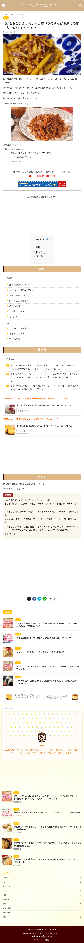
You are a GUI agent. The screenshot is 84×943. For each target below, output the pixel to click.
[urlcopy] (55, 599)
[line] (45, 599)
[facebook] (34, 599)
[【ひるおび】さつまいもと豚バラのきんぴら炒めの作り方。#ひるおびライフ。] (39, 599)
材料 (37, 247)
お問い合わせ (37, 929)
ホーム (29, 929)
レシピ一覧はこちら (14, 161)
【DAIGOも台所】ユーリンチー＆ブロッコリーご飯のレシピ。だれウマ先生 (46, 812)
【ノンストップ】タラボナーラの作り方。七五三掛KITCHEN (40, 652)
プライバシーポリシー (50, 929)
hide (48, 239)
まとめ (39, 256)
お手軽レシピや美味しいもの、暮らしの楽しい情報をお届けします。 (42, 933)
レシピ (7, 606)
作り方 (39, 251)
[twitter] (29, 599)
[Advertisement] (42, 218)
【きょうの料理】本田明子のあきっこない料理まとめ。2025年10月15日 (45, 638)
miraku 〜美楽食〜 (42, 6)
